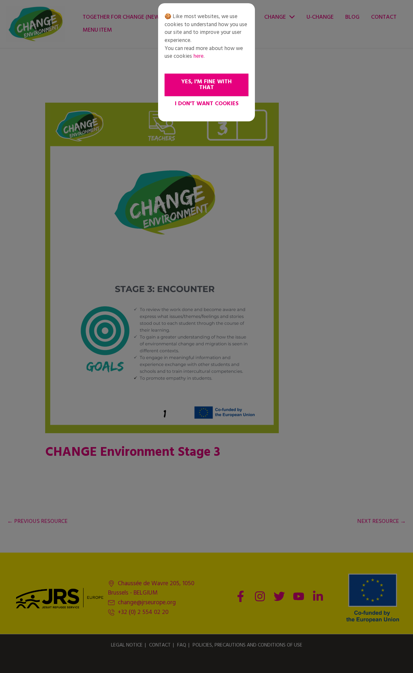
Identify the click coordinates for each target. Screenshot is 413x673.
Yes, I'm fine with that (206, 84)
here (198, 56)
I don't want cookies (206, 103)
